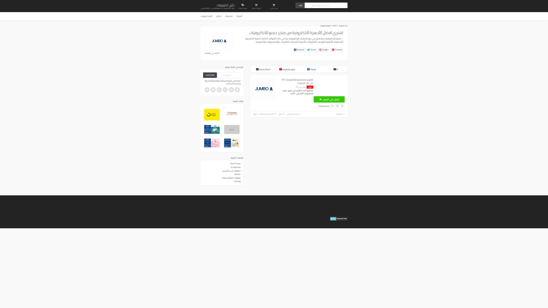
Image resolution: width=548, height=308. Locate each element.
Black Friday (235, 163)
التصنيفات (229, 16)
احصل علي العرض (330, 99)
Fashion (237, 174)
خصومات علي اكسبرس (231, 170)
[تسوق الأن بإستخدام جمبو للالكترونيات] (219, 41)
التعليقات (339, 114)
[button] (299, 50)
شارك (280, 114)
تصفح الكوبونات (206, 16)
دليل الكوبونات (225, 5)
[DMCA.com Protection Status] (338, 218)
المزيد (292, 93)
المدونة (239, 16)
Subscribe (210, 75)
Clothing (237, 181)
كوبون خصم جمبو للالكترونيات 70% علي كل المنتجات (297, 81)
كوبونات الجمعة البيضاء (231, 177)
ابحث (300, 5)
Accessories (235, 167)
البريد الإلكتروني (292, 114)
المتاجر (218, 16)
